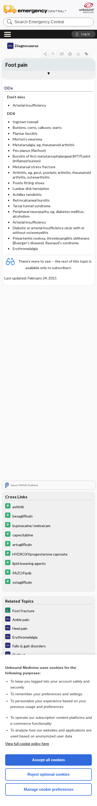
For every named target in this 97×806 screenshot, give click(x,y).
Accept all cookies (48, 760)
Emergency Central (34, 9)
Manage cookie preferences (48, 789)
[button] (83, 34)
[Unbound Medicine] (86, 7)
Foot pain (16, 65)
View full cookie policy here (27, 744)
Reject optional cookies (48, 774)
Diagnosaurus (27, 45)
